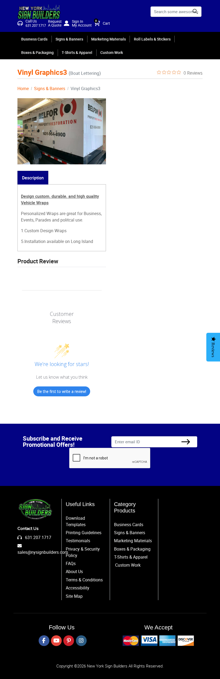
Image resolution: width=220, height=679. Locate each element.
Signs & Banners (129, 533)
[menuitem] (34, 39)
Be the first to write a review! (61, 391)
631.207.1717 (37, 537)
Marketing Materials (133, 541)
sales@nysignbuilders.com (42, 552)
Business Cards (128, 524)
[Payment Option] (158, 640)
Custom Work (128, 565)
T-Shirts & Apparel (131, 557)
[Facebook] (44, 640)
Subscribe (185, 441)
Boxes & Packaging (132, 549)
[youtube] (56, 640)
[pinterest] (68, 640)
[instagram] (81, 640)
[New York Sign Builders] (38, 11)
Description (33, 178)
